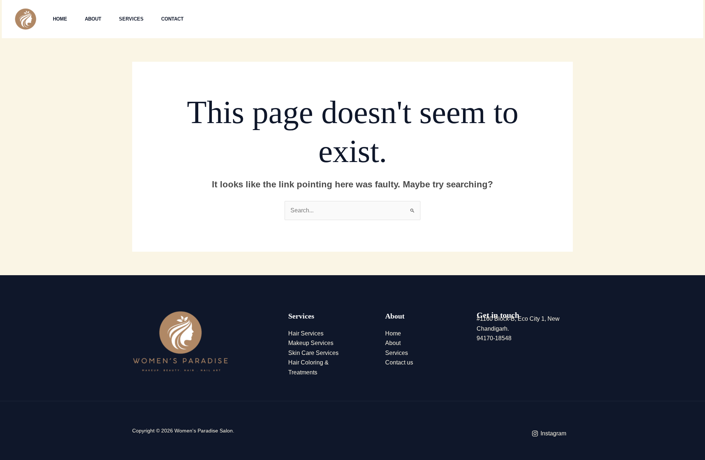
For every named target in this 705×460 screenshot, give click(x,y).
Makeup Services (310, 343)
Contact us (399, 362)
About (93, 19)
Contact (172, 19)
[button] (651, 19)
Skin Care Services (313, 353)
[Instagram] (596, 19)
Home (60, 19)
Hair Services (305, 333)
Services (131, 19)
